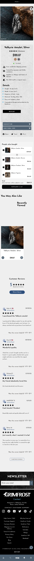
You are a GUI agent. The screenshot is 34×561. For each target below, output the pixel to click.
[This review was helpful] (26, 333)
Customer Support (9, 521)
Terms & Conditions (9, 531)
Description (8, 124)
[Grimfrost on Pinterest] (25, 511)
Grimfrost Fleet (25, 524)
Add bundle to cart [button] (17, 186)
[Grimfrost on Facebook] (9, 511)
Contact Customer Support (17, 507)
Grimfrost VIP (25, 535)
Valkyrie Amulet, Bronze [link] (18, 158)
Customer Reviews (9, 524)
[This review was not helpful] (29, 333)
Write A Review (17, 292)
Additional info (9, 128)
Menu (17, 558)
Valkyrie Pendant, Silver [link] (18, 165)
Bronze (15, 59)
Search (9, 543)
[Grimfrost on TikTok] (30, 511)
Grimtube (25, 530)
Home (16, 1)
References (25, 527)
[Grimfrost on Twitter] (19, 511)
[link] (7, 150)
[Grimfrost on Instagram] (3, 511)
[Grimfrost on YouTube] (14, 511)
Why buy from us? (25, 518)
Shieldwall (25, 538)
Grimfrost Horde (25, 521)
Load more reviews (17, 459)
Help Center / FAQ (9, 518)
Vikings (25, 532)
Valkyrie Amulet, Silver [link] (17, 148)
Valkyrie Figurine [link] (16, 173)
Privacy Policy (9, 534)
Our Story (9, 537)
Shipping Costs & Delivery (9, 528)
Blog (9, 540)
